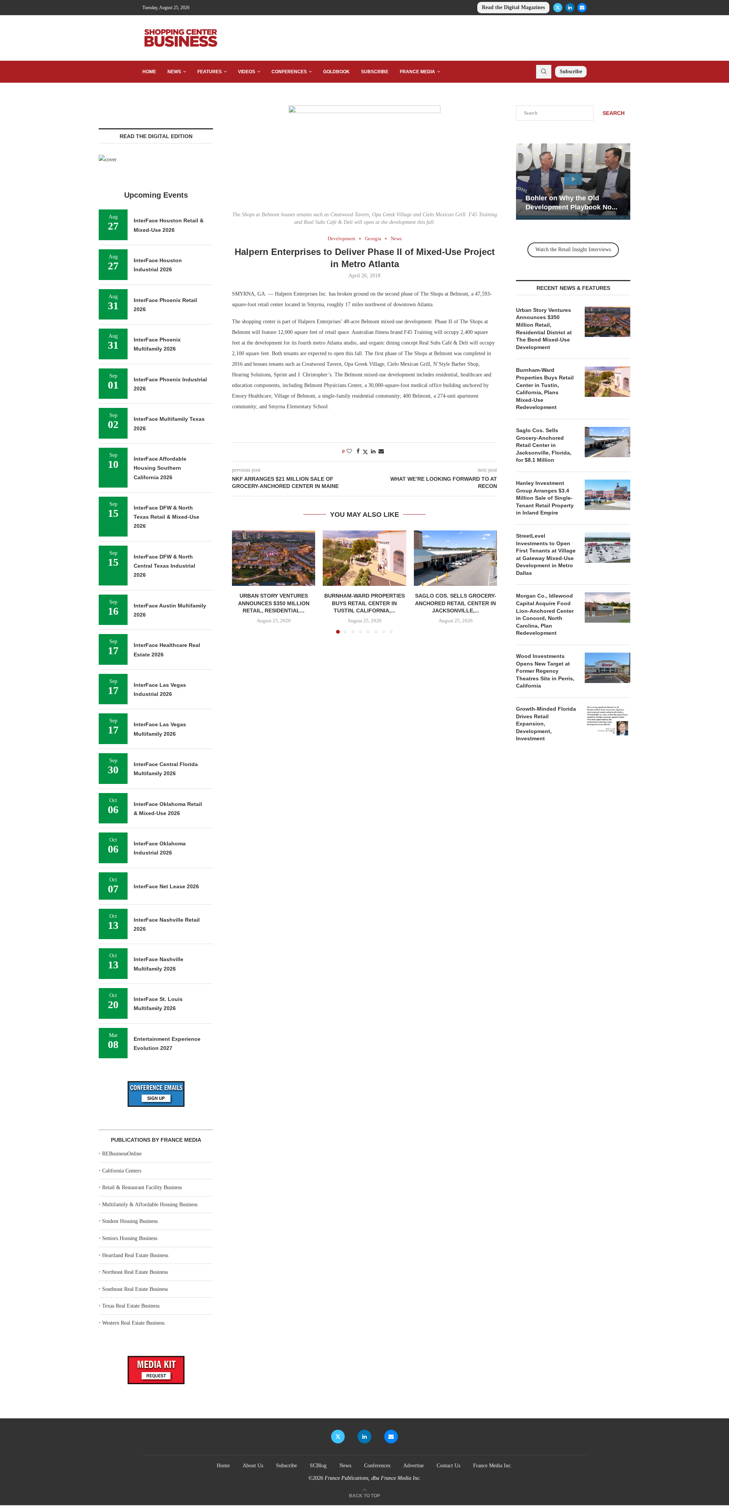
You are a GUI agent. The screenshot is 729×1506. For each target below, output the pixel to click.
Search (614, 113)
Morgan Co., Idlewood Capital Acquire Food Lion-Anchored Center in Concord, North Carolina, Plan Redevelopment (545, 614)
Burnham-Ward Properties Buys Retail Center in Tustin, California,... (364, 603)
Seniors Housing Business (129, 1238)
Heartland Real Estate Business (135, 1255)
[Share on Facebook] (358, 451)
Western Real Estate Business (133, 1323)
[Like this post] (349, 451)
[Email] (582, 7)
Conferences (289, 71)
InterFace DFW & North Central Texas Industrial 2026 (164, 566)
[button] (242, 581)
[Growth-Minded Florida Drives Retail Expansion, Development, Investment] (607, 720)
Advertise (413, 1465)
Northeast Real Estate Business (135, 1272)
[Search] (543, 72)
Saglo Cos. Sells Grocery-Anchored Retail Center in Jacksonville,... (455, 603)
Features (209, 71)
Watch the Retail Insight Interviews (573, 249)
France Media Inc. (492, 1465)
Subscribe (374, 71)
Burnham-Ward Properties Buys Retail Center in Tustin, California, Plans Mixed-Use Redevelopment (545, 388)
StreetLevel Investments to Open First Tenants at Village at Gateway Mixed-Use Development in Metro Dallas (546, 554)
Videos (246, 71)
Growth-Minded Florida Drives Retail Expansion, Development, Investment (546, 723)
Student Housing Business (130, 1221)
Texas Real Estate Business (130, 1306)
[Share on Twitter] (365, 451)
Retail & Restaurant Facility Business (142, 1187)
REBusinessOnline (122, 1154)
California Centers (121, 1171)
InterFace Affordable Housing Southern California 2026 (160, 468)
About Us (253, 1465)
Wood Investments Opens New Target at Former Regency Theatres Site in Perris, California (545, 671)
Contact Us (448, 1465)
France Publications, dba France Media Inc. (373, 1478)
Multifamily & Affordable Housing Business (149, 1204)
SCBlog (318, 1465)
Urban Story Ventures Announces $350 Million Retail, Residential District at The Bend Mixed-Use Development (544, 328)
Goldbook (336, 71)
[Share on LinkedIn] (373, 451)
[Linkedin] (569, 7)
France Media (417, 71)
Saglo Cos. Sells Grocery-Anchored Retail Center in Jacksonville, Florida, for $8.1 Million (543, 445)
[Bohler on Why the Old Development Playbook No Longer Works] (573, 181)
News (174, 71)
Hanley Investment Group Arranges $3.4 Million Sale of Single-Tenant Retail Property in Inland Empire (545, 498)
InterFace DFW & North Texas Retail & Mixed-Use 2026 (166, 517)
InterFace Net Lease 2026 (166, 886)
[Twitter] (557, 7)
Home (149, 71)
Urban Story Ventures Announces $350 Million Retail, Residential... (273, 603)
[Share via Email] (381, 451)
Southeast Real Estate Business (135, 1289)
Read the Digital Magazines (513, 7)
